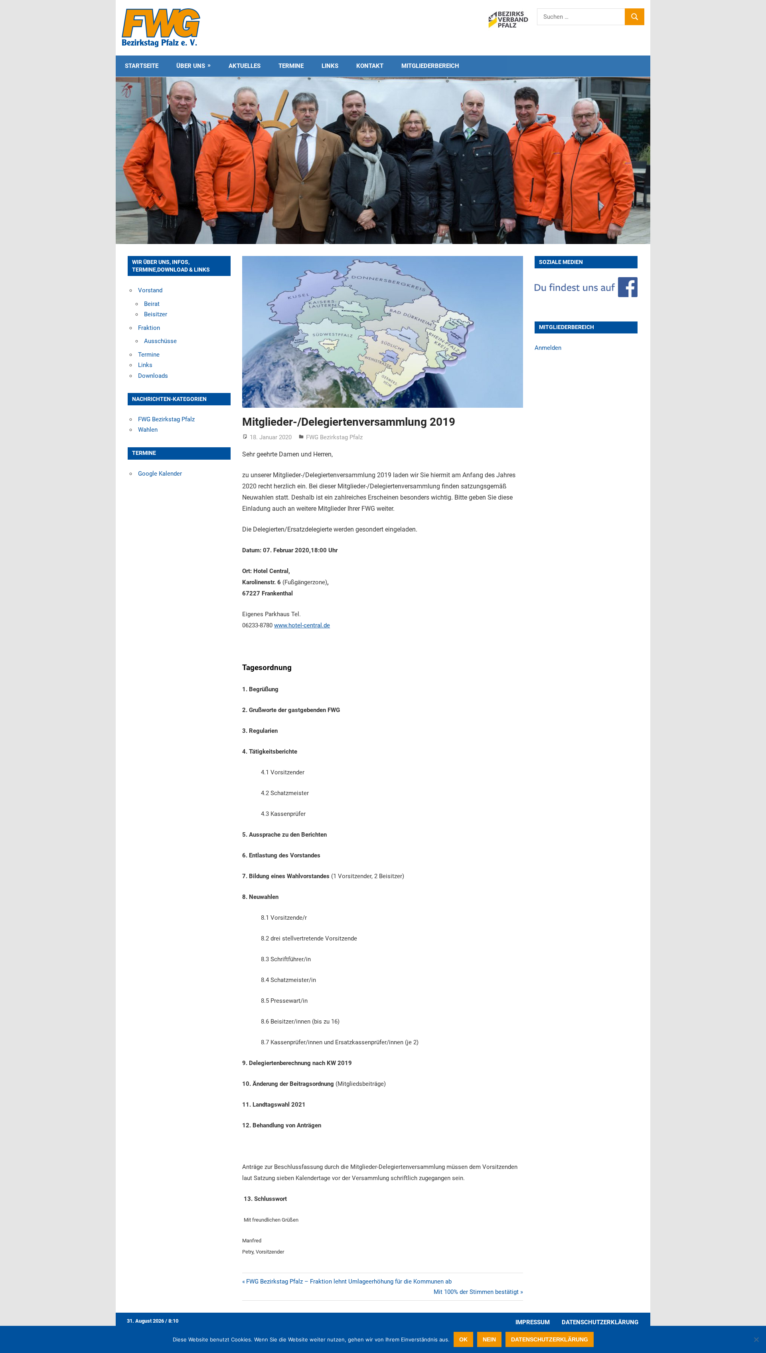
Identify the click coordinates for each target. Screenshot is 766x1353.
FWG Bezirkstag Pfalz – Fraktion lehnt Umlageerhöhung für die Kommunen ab (349, 1281)
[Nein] (756, 1339)
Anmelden (548, 347)
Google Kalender (160, 473)
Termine (291, 65)
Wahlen (148, 429)
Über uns (190, 65)
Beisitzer (155, 314)
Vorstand (150, 290)
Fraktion (149, 327)
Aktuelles (245, 65)
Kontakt (369, 65)
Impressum (532, 1322)
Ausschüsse (160, 341)
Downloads (153, 375)
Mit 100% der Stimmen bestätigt (476, 1291)
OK (463, 1339)
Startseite (141, 65)
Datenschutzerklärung (600, 1322)
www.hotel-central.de (302, 625)
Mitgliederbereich (430, 65)
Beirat (152, 304)
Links (330, 65)
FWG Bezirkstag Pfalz (334, 437)
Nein (489, 1339)
